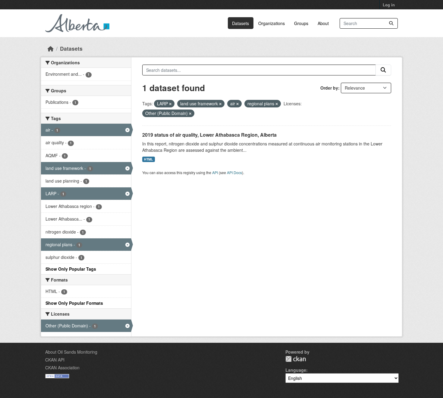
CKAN (295, 359)
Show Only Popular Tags (71, 269)
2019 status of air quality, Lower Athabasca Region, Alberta (209, 134)
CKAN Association (62, 368)
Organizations (271, 23)
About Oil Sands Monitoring (71, 352)
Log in (389, 5)
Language (295, 370)
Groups (301, 23)
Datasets (240, 23)
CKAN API (54, 360)
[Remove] (170, 103)
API (215, 172)
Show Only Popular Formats (74, 303)
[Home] (51, 48)
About (323, 23)
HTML (148, 159)
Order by (329, 88)
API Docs (234, 172)
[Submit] (391, 23)
